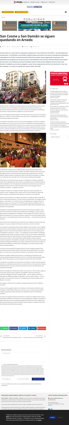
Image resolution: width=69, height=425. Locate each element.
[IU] (59, 78)
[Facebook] (49, 409)
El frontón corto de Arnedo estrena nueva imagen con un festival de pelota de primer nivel (59, 116)
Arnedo (24, 46)
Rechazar (60, 417)
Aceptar (52, 417)
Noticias (27, 46)
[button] (65, 12)
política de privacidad (13, 364)
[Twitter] (51, 409)
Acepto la (10, 364)
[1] (34, 24)
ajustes (39, 420)
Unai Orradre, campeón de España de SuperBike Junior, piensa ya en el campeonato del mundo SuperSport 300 (59, 101)
